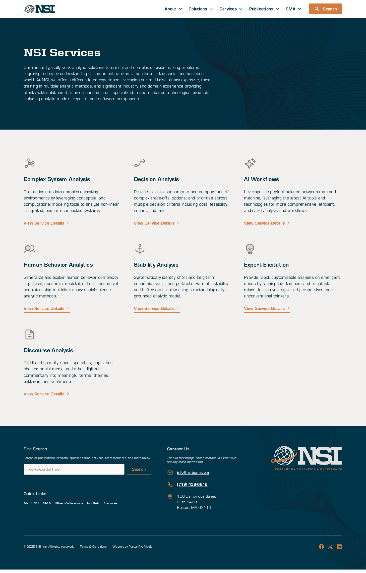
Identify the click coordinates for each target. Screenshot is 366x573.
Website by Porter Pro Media (132, 546)
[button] (174, 9)
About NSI (31, 503)
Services (111, 503)
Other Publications (69, 503)
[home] (39, 9)
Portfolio (93, 503)
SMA (47, 503)
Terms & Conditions (93, 546)
